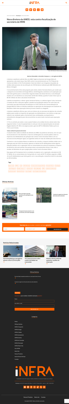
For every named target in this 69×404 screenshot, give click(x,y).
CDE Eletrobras (27, 165)
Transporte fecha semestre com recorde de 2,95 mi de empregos (26, 211)
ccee (21, 165)
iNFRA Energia (18, 329)
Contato (17, 359)
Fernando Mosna (49, 165)
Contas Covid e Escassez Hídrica (38, 165)
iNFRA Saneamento (19, 335)
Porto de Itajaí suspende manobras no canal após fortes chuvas (26, 195)
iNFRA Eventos (18, 337)
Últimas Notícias (8, 181)
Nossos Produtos (19, 353)
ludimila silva (29, 168)
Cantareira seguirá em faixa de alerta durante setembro (60, 195)
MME (43, 168)
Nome (16, 298)
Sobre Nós (17, 351)
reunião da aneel (12, 171)
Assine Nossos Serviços (20, 356)
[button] (3, 3)
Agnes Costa (11, 165)
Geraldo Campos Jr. (21, 168)
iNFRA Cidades (18, 332)
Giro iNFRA (17, 348)
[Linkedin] (28, 387)
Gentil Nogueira (12, 168)
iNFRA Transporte (19, 326)
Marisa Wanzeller (37, 168)
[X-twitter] (41, 387)
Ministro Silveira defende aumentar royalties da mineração (53, 260)
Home (16, 321)
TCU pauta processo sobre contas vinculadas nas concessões (32, 260)
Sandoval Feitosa (20, 171)
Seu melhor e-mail (18, 303)
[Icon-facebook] (31, 387)
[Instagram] (34, 387)
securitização (28, 171)
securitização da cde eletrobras (39, 171)
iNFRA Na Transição (19, 340)
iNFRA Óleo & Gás (19, 345)
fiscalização (57, 165)
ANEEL (16, 165)
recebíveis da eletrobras (51, 168)
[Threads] (44, 387)
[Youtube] (24, 387)
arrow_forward (4, 262)
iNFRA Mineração (19, 343)
